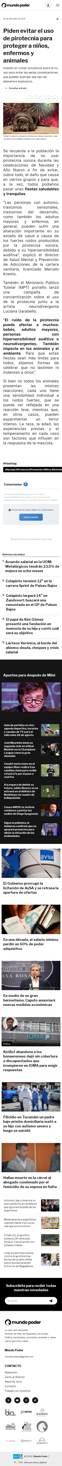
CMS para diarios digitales (35, 1462)
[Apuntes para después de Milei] (31, 697)
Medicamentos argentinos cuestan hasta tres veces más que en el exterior (20, 1223)
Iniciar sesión (31, 517)
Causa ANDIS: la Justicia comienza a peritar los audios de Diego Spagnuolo (21, 810)
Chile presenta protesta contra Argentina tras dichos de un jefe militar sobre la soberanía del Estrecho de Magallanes (18, 1260)
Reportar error (13, 1381)
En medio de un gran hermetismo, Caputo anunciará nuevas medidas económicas (29, 1000)
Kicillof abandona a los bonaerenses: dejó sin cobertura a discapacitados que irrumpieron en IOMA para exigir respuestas (30, 1061)
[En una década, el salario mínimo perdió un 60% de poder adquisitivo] (31, 919)
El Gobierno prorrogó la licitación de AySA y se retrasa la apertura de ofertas (31, 888)
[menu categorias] (58, 5)
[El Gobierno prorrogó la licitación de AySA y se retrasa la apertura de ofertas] (31, 863)
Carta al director (15, 1377)
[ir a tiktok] (35, 1400)
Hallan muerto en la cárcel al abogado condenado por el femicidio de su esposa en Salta (30, 1182)
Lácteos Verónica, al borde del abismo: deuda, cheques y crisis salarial (32, 647)
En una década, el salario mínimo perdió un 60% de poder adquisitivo (30, 944)
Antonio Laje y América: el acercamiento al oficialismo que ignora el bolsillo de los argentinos (20, 1205)
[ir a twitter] (8, 1400)
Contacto (10, 1386)
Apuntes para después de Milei (29, 675)
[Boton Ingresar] (48, 5)
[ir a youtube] (17, 1400)
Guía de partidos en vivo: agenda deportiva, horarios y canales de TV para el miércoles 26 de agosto (21, 730)
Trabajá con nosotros (17, 1390)
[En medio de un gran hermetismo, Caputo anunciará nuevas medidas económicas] (31, 975)
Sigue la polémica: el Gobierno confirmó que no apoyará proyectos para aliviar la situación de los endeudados (20, 829)
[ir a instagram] (26, 1400)
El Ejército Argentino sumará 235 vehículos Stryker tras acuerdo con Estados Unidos (19, 1240)
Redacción (11, 1372)
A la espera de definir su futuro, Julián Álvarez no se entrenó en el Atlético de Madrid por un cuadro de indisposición (21, 791)
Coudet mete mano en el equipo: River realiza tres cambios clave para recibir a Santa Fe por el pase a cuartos (20, 770)
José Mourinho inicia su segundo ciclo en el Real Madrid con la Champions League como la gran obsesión (19, 749)
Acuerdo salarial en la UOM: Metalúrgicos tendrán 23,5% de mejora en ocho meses (32, 566)
